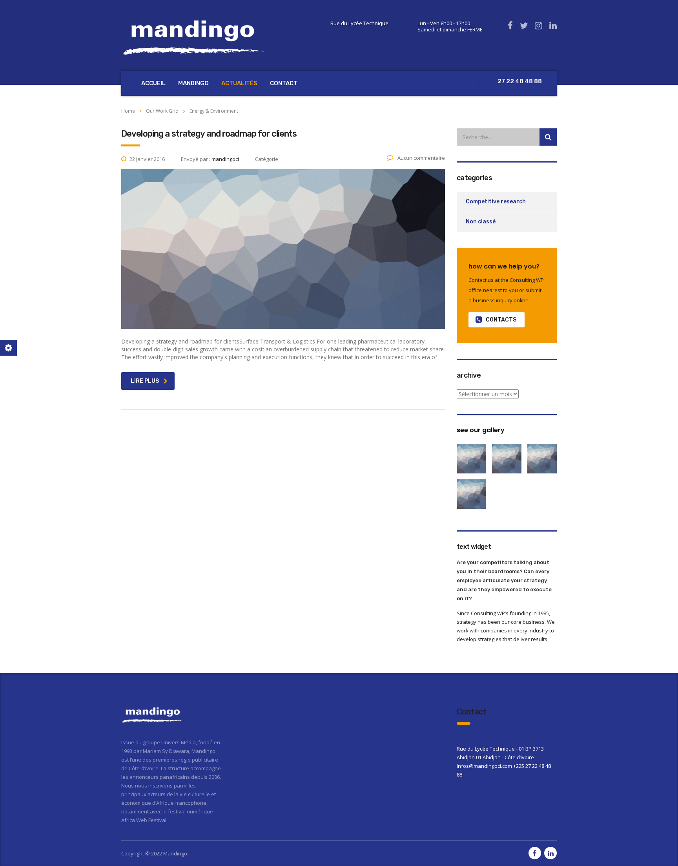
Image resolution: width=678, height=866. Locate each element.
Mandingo (193, 83)
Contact (283, 83)
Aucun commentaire (420, 157)
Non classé (481, 221)
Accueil (153, 83)
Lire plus (145, 381)
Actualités (239, 83)
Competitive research (496, 201)
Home (128, 111)
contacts (501, 319)
